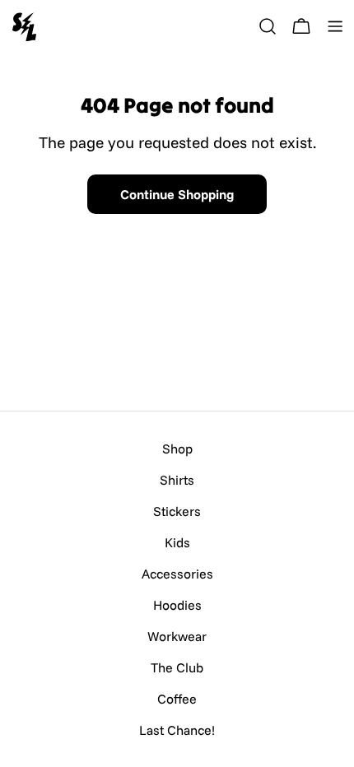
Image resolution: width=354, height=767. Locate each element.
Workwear (177, 636)
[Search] (267, 26)
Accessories (177, 573)
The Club (177, 667)
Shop (177, 448)
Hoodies (177, 605)
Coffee (177, 698)
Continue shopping (177, 194)
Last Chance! (177, 730)
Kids (177, 542)
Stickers (177, 511)
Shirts (177, 480)
